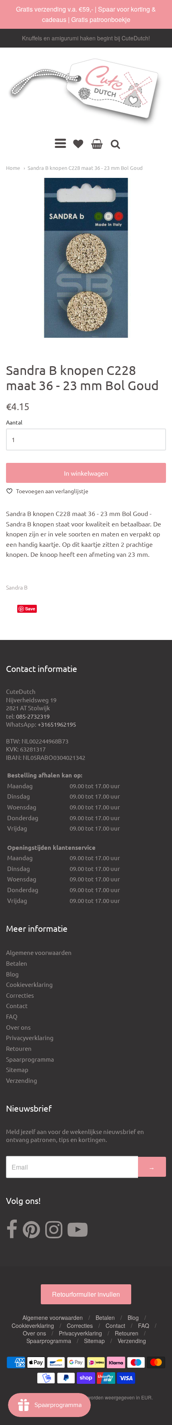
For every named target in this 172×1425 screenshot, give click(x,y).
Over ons (18, 1027)
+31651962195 (57, 724)
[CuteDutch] (86, 93)
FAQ (12, 1016)
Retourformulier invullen (86, 1294)
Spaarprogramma (30, 1059)
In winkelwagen (86, 473)
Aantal (14, 422)
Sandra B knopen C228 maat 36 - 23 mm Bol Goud (85, 167)
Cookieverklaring (29, 984)
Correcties (20, 995)
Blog (12, 974)
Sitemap (17, 1069)
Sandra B (17, 587)
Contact (17, 1005)
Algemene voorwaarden (39, 952)
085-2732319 (33, 716)
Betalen (16, 963)
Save (30, 609)
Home (13, 167)
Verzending (21, 1080)
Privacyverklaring (30, 1037)
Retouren (19, 1048)
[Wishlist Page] (78, 143)
